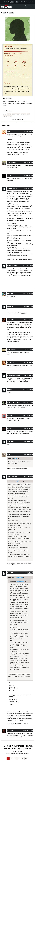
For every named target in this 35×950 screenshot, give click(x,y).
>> (18, 458)
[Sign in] (29, 6)
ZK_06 (15, 458)
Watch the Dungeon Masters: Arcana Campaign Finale (14, 1)
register (19, 749)
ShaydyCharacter (18, 481)
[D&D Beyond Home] (6, 6)
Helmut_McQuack (18, 577)
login (7, 749)
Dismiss (31, 1)
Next (26, 758)
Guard (8, 46)
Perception (9, 71)
